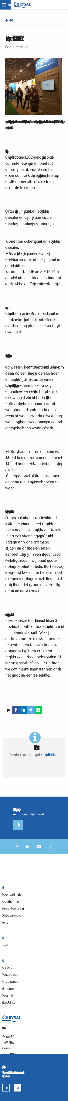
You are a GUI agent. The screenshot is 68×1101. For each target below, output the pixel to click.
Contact (25, 960)
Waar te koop (9, 974)
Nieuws (4, 945)
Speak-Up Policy (8, 1002)
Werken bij (7, 995)
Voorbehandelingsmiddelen (12, 894)
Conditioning (9, 901)
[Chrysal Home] (22, 5)
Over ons (6, 967)
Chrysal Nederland (49, 754)
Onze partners (9, 981)
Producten (25, 887)
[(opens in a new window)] (15, 710)
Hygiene (5, 922)
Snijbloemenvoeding (10, 915)
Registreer (18, 825)
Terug (10, 20)
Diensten (25, 938)
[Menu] (5, 5)
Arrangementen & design (13, 908)
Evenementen (9, 989)
